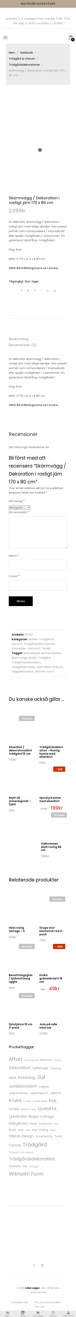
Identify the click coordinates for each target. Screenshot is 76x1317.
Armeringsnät (31, 1060)
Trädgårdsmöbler (23, 667)
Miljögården (18, 1123)
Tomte (15, 1145)
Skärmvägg (19, 658)
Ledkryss (25, 1109)
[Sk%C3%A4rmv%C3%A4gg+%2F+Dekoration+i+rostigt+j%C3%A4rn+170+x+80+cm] (28, 291)
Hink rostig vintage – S (17, 929)
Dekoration (20, 1067)
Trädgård (44, 658)
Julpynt (55, 1093)
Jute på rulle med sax (48, 1026)
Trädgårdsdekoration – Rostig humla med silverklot (51, 752)
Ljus (34, 1109)
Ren (56, 1123)
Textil (58, 1136)
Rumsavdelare (51, 653)
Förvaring (55, 1068)
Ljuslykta (47, 1108)
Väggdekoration (22, 671)
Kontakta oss (20, 1302)
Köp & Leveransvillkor (47, 1302)
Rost (12, 1130)
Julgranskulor (18, 1093)
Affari (15, 1059)
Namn (14, 556)
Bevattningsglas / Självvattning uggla (21, 978)
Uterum (57, 667)
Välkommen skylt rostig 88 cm (51, 847)
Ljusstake (18, 1116)
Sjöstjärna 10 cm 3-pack (20, 1026)
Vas (24, 1166)
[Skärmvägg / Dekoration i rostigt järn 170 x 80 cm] (21, 291)
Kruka (15, 1100)
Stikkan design (21, 1136)
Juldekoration (23, 1086)
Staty (52, 1130)
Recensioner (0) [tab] (23, 344)
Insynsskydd (32, 653)
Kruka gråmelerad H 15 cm (50, 978)
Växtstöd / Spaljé (38, 648)
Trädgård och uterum (21, 1152)
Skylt (20, 1130)
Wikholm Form (44, 671)
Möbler (33, 639)
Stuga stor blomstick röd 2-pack (51, 931)
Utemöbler (19, 648)
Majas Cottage (41, 1116)
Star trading (40, 1130)
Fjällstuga (40, 1068)
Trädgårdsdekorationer (39, 644)
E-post (14, 576)
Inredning (26, 1077)
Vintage (33, 1166)
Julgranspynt (38, 1093)
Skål (27, 1130)
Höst (12, 1077)
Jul (41, 1077)
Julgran (44, 1087)
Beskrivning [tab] (18, 338)
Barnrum (46, 1060)
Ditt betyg (17, 501)
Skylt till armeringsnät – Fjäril (20, 801)
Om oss (39, 1306)
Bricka (57, 1060)
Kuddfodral (40, 1101)
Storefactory (44, 1136)
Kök (52, 1101)
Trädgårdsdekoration (26, 662)
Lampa (14, 1109)
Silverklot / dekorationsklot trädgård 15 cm (20, 750)
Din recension (19, 512)
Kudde (27, 1101)
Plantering (45, 1123)
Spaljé (32, 658)
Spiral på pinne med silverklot (50, 799)
